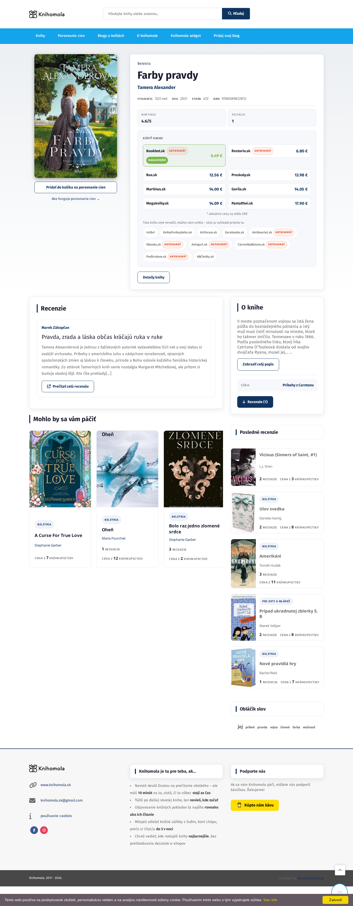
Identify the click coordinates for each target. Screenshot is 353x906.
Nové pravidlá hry (277, 663)
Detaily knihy (153, 277)
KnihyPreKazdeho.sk (177, 232)
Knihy (40, 36)
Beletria (144, 63)
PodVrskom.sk (166, 256)
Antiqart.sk (209, 244)
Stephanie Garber (48, 545)
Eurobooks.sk (234, 232)
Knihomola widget (186, 36)
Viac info (270, 900)
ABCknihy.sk (205, 256)
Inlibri (150, 232)
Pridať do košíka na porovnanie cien (75, 187)
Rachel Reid (268, 673)
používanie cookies (56, 816)
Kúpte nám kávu (259, 805)
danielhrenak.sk (311, 878)
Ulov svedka (272, 509)
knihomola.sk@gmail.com (62, 800)
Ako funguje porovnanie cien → (76, 199)
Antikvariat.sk (272, 232)
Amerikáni (270, 556)
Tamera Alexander (156, 87)
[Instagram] (44, 830)
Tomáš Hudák (270, 565)
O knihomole (147, 36)
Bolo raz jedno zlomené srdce (194, 529)
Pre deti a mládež (276, 601)
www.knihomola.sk (56, 785)
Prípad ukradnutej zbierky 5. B (288, 613)
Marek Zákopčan (55, 327)
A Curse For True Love (58, 535)
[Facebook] (34, 830)
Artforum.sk (208, 232)
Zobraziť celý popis (258, 364)
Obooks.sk (163, 244)
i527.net (161, 98)
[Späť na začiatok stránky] (340, 870)
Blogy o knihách (111, 36)
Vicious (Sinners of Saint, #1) (288, 455)
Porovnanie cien (71, 36)
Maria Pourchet (114, 538)
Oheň (107, 530)
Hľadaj (238, 13)
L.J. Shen (265, 466)
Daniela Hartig (270, 518)
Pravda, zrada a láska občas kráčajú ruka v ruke (102, 336)
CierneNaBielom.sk (261, 244)
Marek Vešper (270, 625)
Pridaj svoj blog (227, 36)
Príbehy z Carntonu (298, 385)
